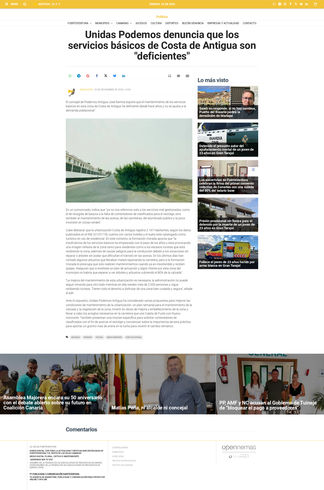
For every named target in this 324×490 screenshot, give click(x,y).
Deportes (171, 23)
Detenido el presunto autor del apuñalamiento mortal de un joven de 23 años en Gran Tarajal (226, 149)
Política (162, 17)
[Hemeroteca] (315, 4)
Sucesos (141, 23)
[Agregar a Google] (286, 4)
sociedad (75, 337)
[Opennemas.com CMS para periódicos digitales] (239, 451)
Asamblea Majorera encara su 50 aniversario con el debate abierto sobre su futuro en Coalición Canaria (52, 403)
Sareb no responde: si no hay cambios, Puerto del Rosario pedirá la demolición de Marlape (227, 112)
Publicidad (118, 452)
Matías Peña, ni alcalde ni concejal (149, 408)
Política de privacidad (124, 461)
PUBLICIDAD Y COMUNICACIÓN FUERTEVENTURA (56, 474)
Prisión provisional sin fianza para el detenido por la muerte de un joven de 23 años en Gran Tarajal (227, 224)
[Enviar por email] (187, 76)
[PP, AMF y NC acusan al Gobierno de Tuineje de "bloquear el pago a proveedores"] (270, 384)
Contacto (249, 23)
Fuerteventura (78, 23)
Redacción (86, 89)
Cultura (156, 23)
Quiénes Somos (120, 447)
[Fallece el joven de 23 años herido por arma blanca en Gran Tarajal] (228, 252)
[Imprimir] (170, 76)
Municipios (102, 23)
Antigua (99, 337)
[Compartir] (275, 4)
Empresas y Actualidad (223, 23)
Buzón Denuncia (193, 23)
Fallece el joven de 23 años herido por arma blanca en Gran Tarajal (226, 264)
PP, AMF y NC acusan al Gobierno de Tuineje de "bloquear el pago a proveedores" (268, 405)
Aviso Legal (118, 456)
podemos (88, 337)
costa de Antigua (133, 337)
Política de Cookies (122, 465)
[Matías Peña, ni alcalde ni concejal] (162, 384)
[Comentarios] (178, 76)
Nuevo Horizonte (114, 337)
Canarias (122, 23)
